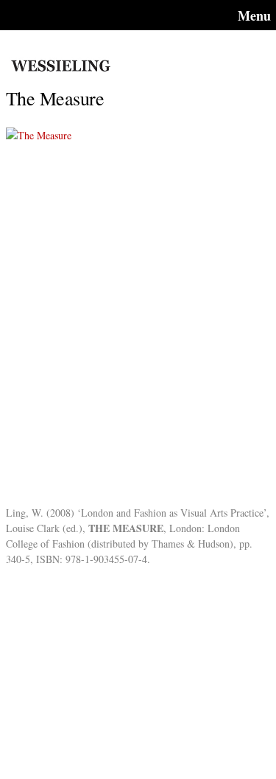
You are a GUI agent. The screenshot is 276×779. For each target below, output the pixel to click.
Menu (254, 15)
